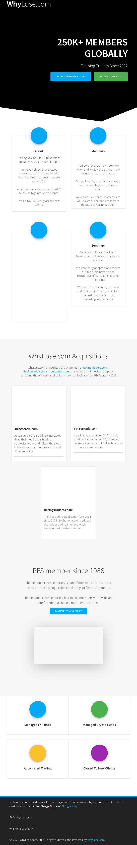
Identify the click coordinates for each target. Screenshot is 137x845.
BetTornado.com (34, 371)
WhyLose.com (96, 840)
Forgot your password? (39, 299)
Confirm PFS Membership (68, 611)
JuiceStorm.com (111, 76)
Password (21, 265)
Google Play (69, 806)
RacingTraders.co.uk (70, 76)
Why (29, 4)
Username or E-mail (27, 250)
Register (50, 289)
